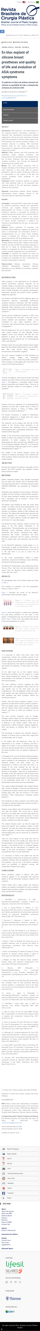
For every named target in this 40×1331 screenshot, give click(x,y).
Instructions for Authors (10, 1234)
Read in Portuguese (13, 1149)
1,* (25, 91)
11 (23, 418)
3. (3, 920)
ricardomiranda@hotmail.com (12, 1123)
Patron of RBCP (7, 1222)
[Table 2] (8, 396)
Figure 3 (9, 619)
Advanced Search (7, 1248)
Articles (4, 1238)
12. (3, 1012)
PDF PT (9, 1159)
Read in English (11, 1154)
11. (3, 1003)
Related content (8, 120)
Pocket (9, 1188)
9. (2, 981)
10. (4, 993)
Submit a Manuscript (9, 1230)
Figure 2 (4, 612)
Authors (4, 1228)
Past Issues (5, 1242)
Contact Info (6, 1224)
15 (20, 448)
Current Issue (6, 1240)
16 (15, 697)
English (20, 2)
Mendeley (10, 1183)
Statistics (5, 115)
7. (3, 960)
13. (3, 1022)
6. (2, 951)
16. (3, 1058)
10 (25, 410)
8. (5, 968)
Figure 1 (5, 592)
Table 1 (14, 360)
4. (3, 931)
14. (3, 1032)
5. (3, 941)
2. (3, 908)
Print (8, 1168)
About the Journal (8, 1211)
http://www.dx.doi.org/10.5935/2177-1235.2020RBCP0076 (14, 97)
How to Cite (11, 1178)
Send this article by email (15, 1173)
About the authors (8, 109)
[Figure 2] (8, 627)
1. (3, 899)
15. (3, 1045)
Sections (4, 1218)
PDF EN (9, 1163)
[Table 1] (8, 371)
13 (19, 448)
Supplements (6, 1245)
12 (19, 431)
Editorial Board (7, 1216)
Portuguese (32, 2)
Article (5, 103)
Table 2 (4, 382)
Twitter (9, 1198)
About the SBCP (7, 1213)
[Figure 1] (8, 602)
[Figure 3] (8, 640)
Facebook (10, 1193)
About (4, 1209)
